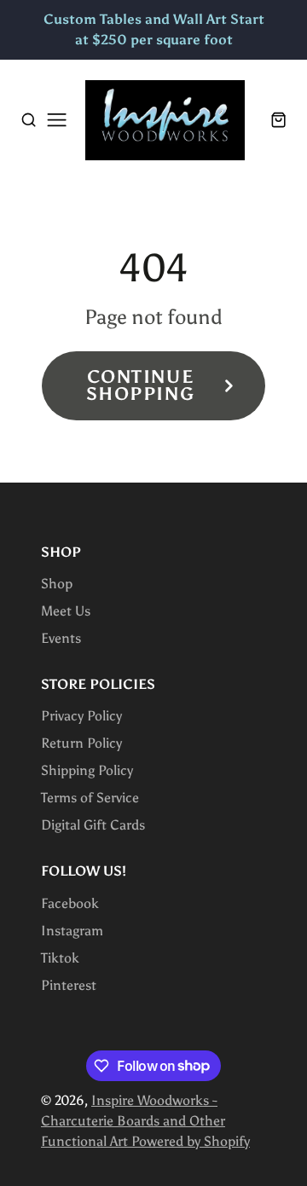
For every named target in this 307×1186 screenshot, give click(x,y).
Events (61, 638)
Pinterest (68, 985)
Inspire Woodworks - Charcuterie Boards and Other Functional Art (133, 1120)
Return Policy (81, 743)
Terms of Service (90, 798)
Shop (56, 584)
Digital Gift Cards (93, 825)
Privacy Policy (81, 716)
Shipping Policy (87, 770)
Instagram (72, 931)
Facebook (70, 903)
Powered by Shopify (190, 1141)
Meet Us (65, 611)
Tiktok (60, 958)
